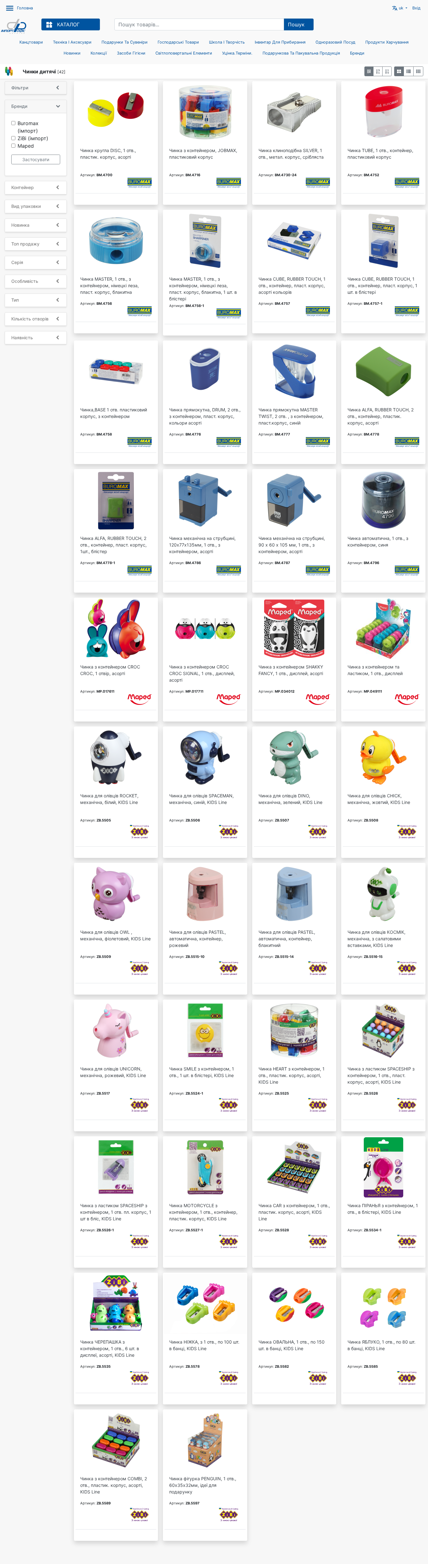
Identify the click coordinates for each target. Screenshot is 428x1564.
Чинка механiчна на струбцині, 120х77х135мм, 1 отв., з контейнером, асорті (202, 545)
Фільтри (19, 87)
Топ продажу (25, 243)
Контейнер (22, 187)
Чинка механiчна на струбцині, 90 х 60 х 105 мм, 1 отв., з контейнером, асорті (291, 545)
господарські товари (178, 42)
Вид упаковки (26, 206)
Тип (15, 300)
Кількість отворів (30, 318)
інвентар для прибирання (280, 42)
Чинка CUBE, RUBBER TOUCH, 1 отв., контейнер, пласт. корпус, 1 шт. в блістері (382, 285)
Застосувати (35, 159)
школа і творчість (227, 42)
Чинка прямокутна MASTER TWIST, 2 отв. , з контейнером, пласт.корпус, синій (290, 416)
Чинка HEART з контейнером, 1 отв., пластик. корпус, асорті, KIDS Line (291, 1075)
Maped (26, 146)
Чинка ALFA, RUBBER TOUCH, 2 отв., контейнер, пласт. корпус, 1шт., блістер (113, 545)
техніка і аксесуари (72, 42)
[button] (368, 71)
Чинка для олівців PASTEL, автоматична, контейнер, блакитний (286, 938)
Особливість (24, 281)
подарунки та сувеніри (125, 42)
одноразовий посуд (335, 42)
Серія (17, 262)
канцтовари (31, 42)
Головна (25, 8)
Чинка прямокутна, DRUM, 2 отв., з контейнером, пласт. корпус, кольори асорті (205, 416)
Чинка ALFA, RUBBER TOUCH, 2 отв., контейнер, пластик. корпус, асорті (380, 416)
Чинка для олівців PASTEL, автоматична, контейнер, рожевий (197, 938)
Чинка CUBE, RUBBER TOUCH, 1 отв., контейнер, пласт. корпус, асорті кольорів (292, 285)
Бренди (357, 53)
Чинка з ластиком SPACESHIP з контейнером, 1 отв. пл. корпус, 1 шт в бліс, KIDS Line (115, 1212)
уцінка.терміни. (237, 53)
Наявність (22, 337)
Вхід (416, 8)
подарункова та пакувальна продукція (301, 53)
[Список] (409, 71)
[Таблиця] (418, 71)
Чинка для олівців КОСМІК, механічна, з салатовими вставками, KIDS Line (376, 938)
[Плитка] (399, 71)
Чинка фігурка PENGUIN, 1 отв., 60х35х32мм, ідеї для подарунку (202, 1485)
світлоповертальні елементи (183, 53)
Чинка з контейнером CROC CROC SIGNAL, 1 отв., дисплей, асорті (202, 673)
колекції (99, 53)
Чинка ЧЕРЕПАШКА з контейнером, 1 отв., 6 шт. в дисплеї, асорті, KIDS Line (109, 1348)
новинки (72, 53)
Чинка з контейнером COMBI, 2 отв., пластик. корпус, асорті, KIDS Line (113, 1485)
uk (398, 8)
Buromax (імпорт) (28, 127)
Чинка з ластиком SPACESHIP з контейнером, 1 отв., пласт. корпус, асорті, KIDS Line (381, 1075)
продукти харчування (387, 42)
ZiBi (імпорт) (33, 138)
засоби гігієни (131, 53)
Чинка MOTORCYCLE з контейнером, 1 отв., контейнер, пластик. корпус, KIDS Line (203, 1212)
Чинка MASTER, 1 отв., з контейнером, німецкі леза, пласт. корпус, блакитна (109, 285)
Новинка (20, 225)
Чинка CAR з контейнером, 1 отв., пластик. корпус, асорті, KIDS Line (294, 1212)
